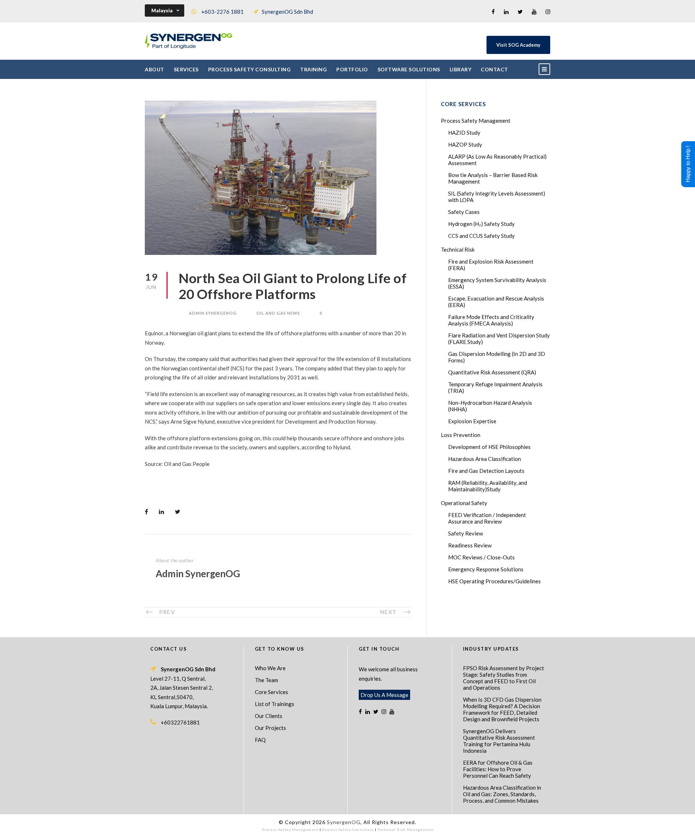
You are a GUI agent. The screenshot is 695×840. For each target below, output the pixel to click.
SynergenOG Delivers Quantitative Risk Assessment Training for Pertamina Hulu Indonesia (499, 741)
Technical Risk (458, 249)
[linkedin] (506, 11)
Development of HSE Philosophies (489, 447)
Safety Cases (464, 212)
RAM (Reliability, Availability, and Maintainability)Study (487, 485)
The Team (266, 680)
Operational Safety (464, 503)
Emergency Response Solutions (485, 569)
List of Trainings (274, 704)
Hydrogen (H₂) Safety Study (481, 223)
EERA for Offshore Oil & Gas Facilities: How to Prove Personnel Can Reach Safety (497, 769)
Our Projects (270, 727)
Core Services (271, 692)
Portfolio (352, 69)
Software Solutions (409, 69)
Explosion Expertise (472, 421)
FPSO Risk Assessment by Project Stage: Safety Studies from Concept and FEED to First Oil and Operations (503, 678)
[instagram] (548, 11)
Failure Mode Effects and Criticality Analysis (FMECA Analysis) (491, 320)
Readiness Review (470, 545)
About (154, 69)
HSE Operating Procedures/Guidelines (494, 581)
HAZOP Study (465, 144)
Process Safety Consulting (249, 69)
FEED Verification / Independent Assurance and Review (487, 518)
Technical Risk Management (405, 829)
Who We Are (270, 668)
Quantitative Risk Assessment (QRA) (492, 372)
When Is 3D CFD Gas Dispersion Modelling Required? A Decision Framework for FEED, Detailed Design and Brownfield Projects (502, 709)
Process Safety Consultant (348, 829)
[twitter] (520, 11)
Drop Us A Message (384, 695)
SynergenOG (344, 822)
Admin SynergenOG (213, 313)
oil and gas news (278, 313)
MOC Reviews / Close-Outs (481, 557)
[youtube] (534, 11)
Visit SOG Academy (518, 45)
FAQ (260, 739)
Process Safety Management (475, 120)
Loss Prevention (460, 435)
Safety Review (465, 533)
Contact (494, 69)
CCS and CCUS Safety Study (481, 235)
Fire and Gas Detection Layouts (486, 470)
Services (186, 69)
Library (461, 69)
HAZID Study (464, 132)
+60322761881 (180, 722)
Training (313, 69)
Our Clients (268, 716)
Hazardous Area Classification (484, 458)
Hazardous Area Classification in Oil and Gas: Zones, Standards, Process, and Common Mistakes (502, 794)
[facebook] (493, 11)
